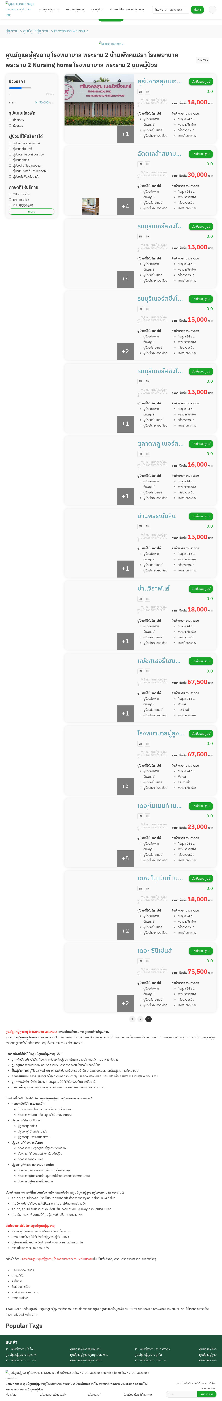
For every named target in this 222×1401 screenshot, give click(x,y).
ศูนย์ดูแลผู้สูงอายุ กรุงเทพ (21, 1354)
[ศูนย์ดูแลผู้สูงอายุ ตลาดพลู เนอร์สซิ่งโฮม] (99, 470)
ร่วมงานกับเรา (209, 1388)
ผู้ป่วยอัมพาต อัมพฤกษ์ (26, 143)
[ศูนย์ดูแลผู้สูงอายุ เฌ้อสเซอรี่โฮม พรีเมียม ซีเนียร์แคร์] (99, 687)
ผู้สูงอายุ (12, 31)
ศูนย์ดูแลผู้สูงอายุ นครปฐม (86, 1360)
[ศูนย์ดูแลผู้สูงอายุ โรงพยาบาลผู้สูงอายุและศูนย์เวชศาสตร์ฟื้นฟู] (99, 760)
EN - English (21, 199)
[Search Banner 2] (111, 43)
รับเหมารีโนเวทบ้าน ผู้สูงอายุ (127, 9)
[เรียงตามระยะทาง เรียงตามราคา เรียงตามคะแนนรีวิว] (202, 60)
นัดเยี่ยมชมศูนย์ (201, 81)
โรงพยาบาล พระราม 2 (71, 31)
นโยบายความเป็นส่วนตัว (53, 1395)
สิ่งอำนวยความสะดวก (185, 113)
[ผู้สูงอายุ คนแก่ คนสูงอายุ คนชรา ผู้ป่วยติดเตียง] (20, 9)
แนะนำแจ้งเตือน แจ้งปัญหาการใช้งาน (196, 1383)
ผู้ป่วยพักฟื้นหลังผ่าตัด (26, 176)
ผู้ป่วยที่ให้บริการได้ (149, 113)
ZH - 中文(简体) (23, 205)
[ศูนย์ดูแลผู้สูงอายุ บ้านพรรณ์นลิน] (99, 543)
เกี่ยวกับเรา (12, 1395)
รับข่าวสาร (207, 1394)
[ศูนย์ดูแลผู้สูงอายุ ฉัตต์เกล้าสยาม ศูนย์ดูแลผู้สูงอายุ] (99, 180)
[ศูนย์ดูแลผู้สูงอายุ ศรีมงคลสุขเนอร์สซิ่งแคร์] (99, 108)
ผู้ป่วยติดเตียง (21, 160)
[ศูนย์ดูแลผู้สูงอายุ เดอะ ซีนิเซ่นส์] (99, 977)
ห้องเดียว (18, 120)
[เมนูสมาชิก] (212, 10)
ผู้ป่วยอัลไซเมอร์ (22, 149)
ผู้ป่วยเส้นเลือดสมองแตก (27, 165)
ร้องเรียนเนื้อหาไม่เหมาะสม (138, 1395)
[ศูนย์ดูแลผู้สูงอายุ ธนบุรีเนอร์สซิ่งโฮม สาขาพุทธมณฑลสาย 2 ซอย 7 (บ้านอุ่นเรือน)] (99, 325)
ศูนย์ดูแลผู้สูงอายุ (49, 9)
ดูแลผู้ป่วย (97, 9)
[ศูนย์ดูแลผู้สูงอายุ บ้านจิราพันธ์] (99, 615)
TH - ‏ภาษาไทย (21, 194)
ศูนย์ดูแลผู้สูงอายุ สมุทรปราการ (89, 1354)
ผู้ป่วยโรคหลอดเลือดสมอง (28, 154)
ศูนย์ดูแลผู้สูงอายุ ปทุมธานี (85, 1349)
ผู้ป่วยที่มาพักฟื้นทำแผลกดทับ (30, 171)
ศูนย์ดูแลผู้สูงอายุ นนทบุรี (21, 1360)
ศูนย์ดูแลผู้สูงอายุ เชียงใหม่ (150, 1360)
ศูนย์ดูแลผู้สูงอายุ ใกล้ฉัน (20, 1349)
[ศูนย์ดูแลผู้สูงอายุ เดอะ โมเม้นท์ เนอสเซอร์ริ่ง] (99, 905)
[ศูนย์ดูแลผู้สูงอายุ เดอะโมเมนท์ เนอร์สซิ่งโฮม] (99, 832)
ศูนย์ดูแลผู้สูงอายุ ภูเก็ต (148, 1354)
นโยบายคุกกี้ (94, 1395)
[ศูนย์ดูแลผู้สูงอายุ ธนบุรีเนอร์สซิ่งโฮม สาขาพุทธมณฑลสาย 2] (99, 253)
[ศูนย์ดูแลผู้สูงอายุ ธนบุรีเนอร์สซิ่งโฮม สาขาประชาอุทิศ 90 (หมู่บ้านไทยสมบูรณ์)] (99, 398)
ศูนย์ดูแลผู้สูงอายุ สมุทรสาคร (152, 1349)
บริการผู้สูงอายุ (75, 9)
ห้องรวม (18, 125)
